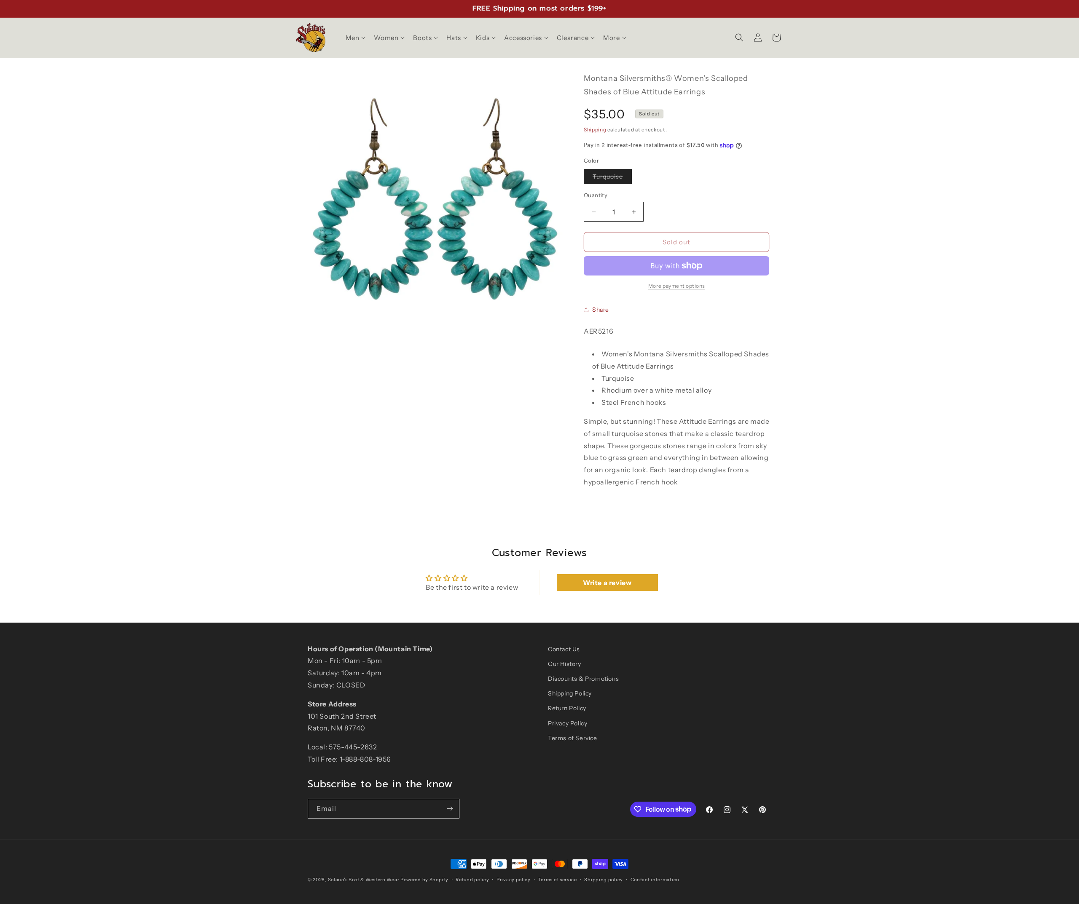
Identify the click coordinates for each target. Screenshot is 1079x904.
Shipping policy (603, 879)
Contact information (655, 879)
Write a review (607, 582)
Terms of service (557, 879)
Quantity (595, 195)
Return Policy (567, 708)
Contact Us (564, 649)
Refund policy (472, 879)
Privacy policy (514, 879)
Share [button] (600, 309)
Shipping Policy (570, 693)
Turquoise (612, 178)
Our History (564, 664)
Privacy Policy (567, 723)
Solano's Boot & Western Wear (364, 880)
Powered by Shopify (424, 880)
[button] (355, 38)
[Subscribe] (449, 808)
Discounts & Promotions (583, 678)
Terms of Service (572, 738)
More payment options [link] (676, 286)
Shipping (595, 129)
